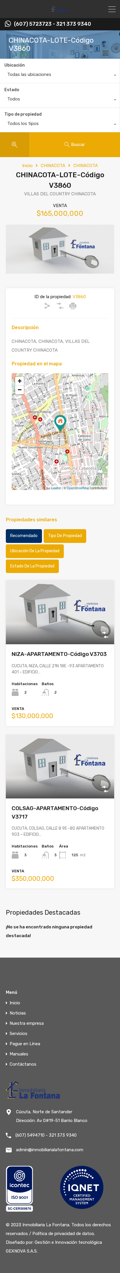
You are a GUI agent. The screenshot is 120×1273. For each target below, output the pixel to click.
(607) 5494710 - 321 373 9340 (46, 1135)
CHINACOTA (53, 165)
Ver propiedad (60, 631)
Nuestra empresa (27, 1023)
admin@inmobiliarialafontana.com (49, 1149)
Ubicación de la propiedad (34, 550)
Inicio (27, 165)
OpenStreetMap (78, 487)
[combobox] (60, 76)
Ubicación (14, 65)
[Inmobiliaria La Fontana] (60, 11)
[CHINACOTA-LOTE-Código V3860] (60, 423)
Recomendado (24, 535)
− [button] (20, 389)
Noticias (18, 1013)
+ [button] (20, 381)
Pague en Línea (25, 1044)
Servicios (18, 1033)
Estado (11, 89)
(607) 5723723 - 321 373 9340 (52, 24)
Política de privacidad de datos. (63, 1233)
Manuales (19, 1054)
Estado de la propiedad (32, 566)
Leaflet (56, 487)
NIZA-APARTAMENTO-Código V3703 (59, 654)
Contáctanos (23, 1064)
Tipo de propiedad (23, 114)
